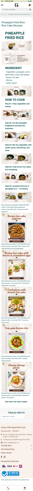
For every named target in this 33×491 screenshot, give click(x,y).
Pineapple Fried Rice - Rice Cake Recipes (13, 24)
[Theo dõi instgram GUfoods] (5, 457)
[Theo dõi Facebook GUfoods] (1, 457)
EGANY (16, 479)
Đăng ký (28, 416)
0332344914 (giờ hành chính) (21, 439)
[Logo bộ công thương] (10, 473)
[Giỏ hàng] (30, 5)
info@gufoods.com (13, 442)
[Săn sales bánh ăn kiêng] (16, 1)
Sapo (27, 479)
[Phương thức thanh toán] (12, 466)
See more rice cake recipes (16, 401)
